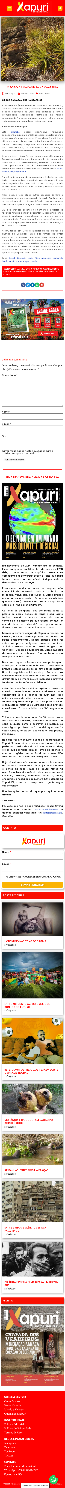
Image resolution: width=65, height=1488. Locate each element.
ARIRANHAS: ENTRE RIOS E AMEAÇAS (26, 1170)
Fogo (30, 258)
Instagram (10, 1443)
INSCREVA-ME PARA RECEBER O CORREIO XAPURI (33, 876)
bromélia (15, 132)
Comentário (10, 375)
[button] (9, 8)
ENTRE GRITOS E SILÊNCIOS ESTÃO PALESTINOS (25, 1229)
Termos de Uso (13, 1432)
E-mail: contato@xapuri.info (20, 1466)
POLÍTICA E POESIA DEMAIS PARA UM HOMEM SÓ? (31, 1283)
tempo (26, 261)
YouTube (9, 1451)
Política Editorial (14, 1424)
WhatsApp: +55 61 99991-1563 (21, 1470)
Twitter (8, 1455)
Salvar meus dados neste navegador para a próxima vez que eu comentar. (27, 452)
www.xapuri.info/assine (46, 809)
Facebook (9, 1447)
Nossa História (12, 1405)
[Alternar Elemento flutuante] (53, 1479)
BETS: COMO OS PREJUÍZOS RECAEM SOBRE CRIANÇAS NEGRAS (31, 1071)
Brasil (41, 93)
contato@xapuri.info (52, 812)
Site (4, 436)
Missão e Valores (14, 1409)
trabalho (34, 261)
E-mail (6, 424)
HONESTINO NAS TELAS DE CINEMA (25, 941)
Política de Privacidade (17, 1428)
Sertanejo (17, 261)
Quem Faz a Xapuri (15, 1413)
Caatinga (47, 93)
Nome (6, 412)
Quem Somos (12, 1401)
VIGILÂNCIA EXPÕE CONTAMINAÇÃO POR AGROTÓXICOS (29, 1121)
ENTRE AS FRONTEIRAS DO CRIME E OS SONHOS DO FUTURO (27, 1005)
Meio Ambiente (43, 258)
